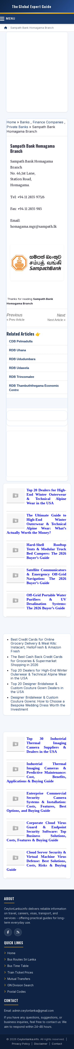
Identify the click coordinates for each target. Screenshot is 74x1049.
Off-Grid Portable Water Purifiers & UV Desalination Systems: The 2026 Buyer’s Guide (46, 601)
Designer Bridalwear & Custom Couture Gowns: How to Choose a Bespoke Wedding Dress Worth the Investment (38, 703)
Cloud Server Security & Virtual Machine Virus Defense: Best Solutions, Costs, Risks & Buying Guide (36, 861)
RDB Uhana (17, 350)
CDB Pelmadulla (20, 341)
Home (11, 122)
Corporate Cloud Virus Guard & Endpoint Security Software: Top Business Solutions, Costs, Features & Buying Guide (36, 831)
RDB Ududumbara (22, 359)
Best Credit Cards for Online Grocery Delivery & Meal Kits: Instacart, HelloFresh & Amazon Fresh (36, 645)
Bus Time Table (18, 966)
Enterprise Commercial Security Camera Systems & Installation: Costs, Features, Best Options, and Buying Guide (36, 802)
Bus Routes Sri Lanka (21, 959)
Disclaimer (40, 1043)
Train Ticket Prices (20, 972)
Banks (25, 122)
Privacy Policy (21, 1043)
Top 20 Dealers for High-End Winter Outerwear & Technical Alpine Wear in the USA (46, 496)
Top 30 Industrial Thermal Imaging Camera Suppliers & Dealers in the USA (46, 745)
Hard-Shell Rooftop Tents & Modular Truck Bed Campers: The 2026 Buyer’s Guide (46, 551)
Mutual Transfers (18, 979)
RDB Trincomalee (21, 376)
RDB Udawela (19, 368)
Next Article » (56, 320)
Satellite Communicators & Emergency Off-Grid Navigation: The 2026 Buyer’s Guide (46, 576)
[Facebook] (8, 932)
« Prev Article (15, 319)
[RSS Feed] (18, 932)
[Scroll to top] (64, 1040)
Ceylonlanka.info (28, 1039)
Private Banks (17, 127)
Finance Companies (48, 122)
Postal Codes (16, 991)
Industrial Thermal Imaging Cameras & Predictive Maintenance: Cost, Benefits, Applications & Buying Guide (36, 772)
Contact (57, 1043)
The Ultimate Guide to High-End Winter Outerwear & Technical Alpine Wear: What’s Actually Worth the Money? (36, 524)
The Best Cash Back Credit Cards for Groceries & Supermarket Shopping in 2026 (36, 661)
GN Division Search (20, 985)
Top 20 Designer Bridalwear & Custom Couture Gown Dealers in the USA (37, 688)
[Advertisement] (37, 72)
